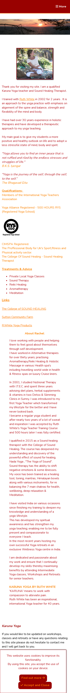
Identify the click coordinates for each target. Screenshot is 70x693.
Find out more (31, 678)
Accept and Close (36, 685)
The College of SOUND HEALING (24, 309)
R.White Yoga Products (17, 325)
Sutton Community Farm (17, 317)
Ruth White (27, 99)
